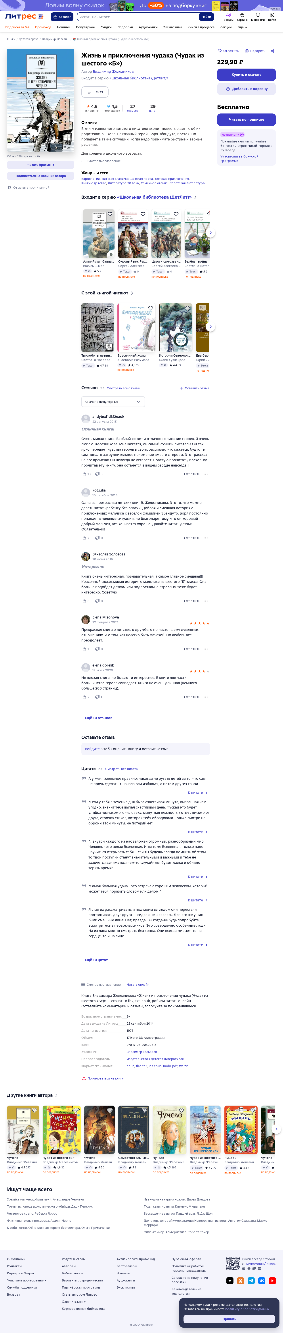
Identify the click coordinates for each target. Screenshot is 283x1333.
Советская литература (187, 183)
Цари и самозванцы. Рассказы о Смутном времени (166, 261)
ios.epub (155, 1066)
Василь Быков (93, 266)
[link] (139, 416)
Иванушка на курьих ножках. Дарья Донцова (177, 1199)
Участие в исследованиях (26, 1280)
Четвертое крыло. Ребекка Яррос (32, 1214)
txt (181, 1066)
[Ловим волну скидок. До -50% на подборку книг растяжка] (141, 5)
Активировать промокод (136, 1259)
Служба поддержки (22, 1287)
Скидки (106, 27)
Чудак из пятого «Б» (59, 1158)
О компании (16, 1259)
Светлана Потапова (199, 266)
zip (186, 1066)
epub (130, 1066)
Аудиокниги (148, 27)
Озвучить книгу (74, 1302)
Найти (206, 17)
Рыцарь (230, 1158)
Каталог (65, 17)
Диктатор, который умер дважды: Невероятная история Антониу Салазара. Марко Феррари (205, 1223)
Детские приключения (172, 179)
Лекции (226, 27)
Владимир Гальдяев (142, 1052)
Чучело (13, 1158)
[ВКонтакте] (261, 1280)
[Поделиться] (273, 51)
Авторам (69, 1266)
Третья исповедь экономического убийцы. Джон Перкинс (50, 1206)
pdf (175, 1066)
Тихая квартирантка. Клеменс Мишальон (174, 1206)
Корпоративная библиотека (83, 1309)
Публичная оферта (186, 1259)
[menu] (113, 401)
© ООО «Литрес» (141, 1324)
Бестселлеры (127, 1266)
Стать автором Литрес (79, 1295)
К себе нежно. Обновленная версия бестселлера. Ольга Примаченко (58, 1228)
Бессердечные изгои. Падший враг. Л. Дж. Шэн (178, 1214)
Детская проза (141, 179)
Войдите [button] (92, 749)
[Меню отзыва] (205, 474)
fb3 (144, 1066)
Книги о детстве (93, 183)
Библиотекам (72, 1273)
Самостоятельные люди (133, 1158)
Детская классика (115, 179)
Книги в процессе (201, 27)
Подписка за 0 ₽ (17, 27)
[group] (145, 419)
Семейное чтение (154, 183)
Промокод (43, 27)
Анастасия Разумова (133, 360)
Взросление (90, 179)
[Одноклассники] (240, 1280)
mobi (167, 1066)
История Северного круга (175, 355)
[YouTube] (272, 1280)
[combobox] (137, 17)
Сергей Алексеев (131, 266)
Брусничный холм (131, 355)
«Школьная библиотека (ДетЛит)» (138, 78)
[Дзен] (229, 1280)
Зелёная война (196, 261)
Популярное (85, 27)
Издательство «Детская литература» (155, 1059)
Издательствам (73, 1259)
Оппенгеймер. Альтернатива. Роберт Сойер (176, 1232)
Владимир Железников (23, 1162)
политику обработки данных (247, 1309)
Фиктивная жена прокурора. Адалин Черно (39, 1221)
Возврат (13, 1295)
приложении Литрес (260, 1264)
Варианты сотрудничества (82, 1280)
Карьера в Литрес (21, 1273)
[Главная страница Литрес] (24, 17)
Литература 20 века (123, 183)
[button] (40, 165)
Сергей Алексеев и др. (166, 266)
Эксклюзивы (172, 27)
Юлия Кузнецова (172, 360)
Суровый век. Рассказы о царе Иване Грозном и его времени (133, 261)
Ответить (192, 474)
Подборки (125, 27)
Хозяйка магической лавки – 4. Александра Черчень (45, 1199)
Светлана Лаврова (95, 360)
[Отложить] (110, 214)
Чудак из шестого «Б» (205, 1158)
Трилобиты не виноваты (97, 355)
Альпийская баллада (99, 261)
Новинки (63, 27)
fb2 (138, 1066)
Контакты (14, 1266)
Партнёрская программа (81, 1287)
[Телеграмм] (251, 1280)
